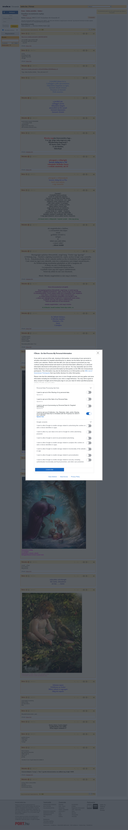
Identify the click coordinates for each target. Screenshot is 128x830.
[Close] (98, 353)
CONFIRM (49, 469)
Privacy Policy (75, 476)
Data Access (64, 476)
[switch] (88, 392)
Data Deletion (52, 476)
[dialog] (64, 415)
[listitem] (64, 388)
